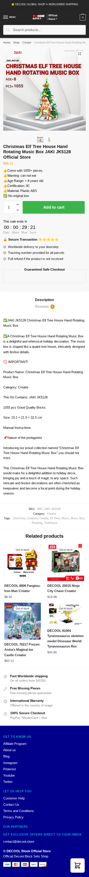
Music (65, 518)
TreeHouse (50, 522)
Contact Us (11, 804)
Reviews (44, 306)
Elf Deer (55, 518)
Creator (26, 42)
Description (44, 300)
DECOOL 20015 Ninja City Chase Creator (63, 588)
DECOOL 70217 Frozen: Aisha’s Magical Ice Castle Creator (22, 649)
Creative (32, 518)
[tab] (44, 300)
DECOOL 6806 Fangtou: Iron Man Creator (22, 588)
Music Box (77, 518)
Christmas (19, 518)
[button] (77, 865)
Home (6, 42)
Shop (16, 42)
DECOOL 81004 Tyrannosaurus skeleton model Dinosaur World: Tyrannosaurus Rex (65, 638)
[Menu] (5, 17)
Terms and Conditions (18, 811)
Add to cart (53, 207)
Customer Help (14, 798)
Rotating (37, 522)
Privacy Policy (13, 817)
